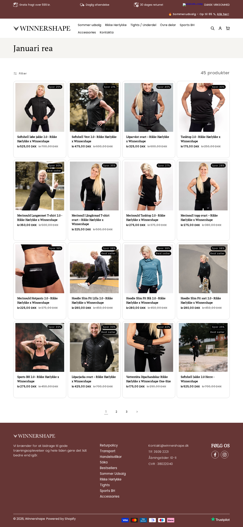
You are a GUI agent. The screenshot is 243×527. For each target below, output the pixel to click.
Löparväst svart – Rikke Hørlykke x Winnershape (147, 139)
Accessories (109, 497)
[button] (213, 28)
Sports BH (107, 491)
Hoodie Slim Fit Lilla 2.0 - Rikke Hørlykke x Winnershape (92, 300)
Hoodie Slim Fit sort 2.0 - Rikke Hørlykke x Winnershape (201, 300)
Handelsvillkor (111, 457)
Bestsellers (108, 468)
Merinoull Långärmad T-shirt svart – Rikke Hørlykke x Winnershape (91, 219)
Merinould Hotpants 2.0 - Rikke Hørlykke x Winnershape (37, 300)
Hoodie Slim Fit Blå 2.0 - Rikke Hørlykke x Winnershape (146, 300)
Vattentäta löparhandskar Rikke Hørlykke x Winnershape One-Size (148, 379)
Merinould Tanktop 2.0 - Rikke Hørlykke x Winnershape (145, 217)
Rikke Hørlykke (111, 479)
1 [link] (106, 411)
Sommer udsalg (113, 474)
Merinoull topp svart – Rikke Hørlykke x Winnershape (199, 217)
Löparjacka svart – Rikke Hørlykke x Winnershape (94, 379)
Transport (107, 451)
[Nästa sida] (137, 412)
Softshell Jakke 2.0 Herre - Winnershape (197, 379)
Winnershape (35, 519)
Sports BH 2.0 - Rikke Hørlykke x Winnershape (38, 379)
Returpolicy (109, 445)
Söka (104, 462)
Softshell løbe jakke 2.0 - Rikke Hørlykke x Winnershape (37, 139)
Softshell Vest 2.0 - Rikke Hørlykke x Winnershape (94, 139)
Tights (105, 485)
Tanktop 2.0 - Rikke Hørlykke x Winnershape (200, 139)
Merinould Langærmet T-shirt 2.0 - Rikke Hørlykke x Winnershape (39, 217)
